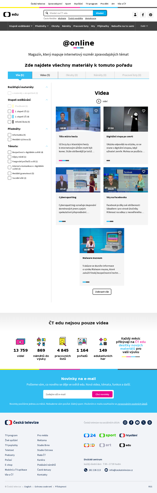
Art (113, 3)
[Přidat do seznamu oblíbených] (96, 111)
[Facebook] (143, 15)
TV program (92, 3)
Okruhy (55, 26)
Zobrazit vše (102, 291)
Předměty (40, 26)
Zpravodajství (55, 3)
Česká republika (75, 18)
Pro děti (104, 3)
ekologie (62, 18)
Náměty (66, 26)
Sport (68, 3)
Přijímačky (103, 26)
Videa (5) (45, 75)
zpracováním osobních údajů (132, 403)
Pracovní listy (80, 26)
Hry (93, 26)
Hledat (100, 13)
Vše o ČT (122, 3)
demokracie (90, 18)
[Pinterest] (150, 15)
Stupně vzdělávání (19, 26)
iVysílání (78, 3)
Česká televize (38, 3)
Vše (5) (20, 75)
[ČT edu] (10, 15)
